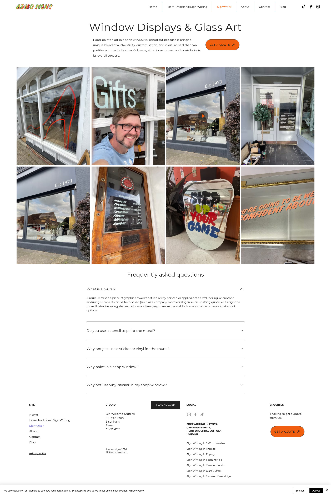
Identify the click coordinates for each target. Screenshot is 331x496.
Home (33, 414)
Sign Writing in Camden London (199, 465)
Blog (32, 442)
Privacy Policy (136, 490)
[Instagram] (318, 6)
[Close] (327, 490)
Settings (300, 490)
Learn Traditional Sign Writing (41, 420)
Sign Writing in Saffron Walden (199, 443)
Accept (316, 490)
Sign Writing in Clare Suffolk (199, 470)
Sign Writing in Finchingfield (199, 459)
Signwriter (36, 425)
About (33, 431)
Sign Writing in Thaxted (199, 448)
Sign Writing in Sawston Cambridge (199, 476)
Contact (35, 436)
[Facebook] (311, 6)
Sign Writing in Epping (199, 454)
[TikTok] (303, 6)
